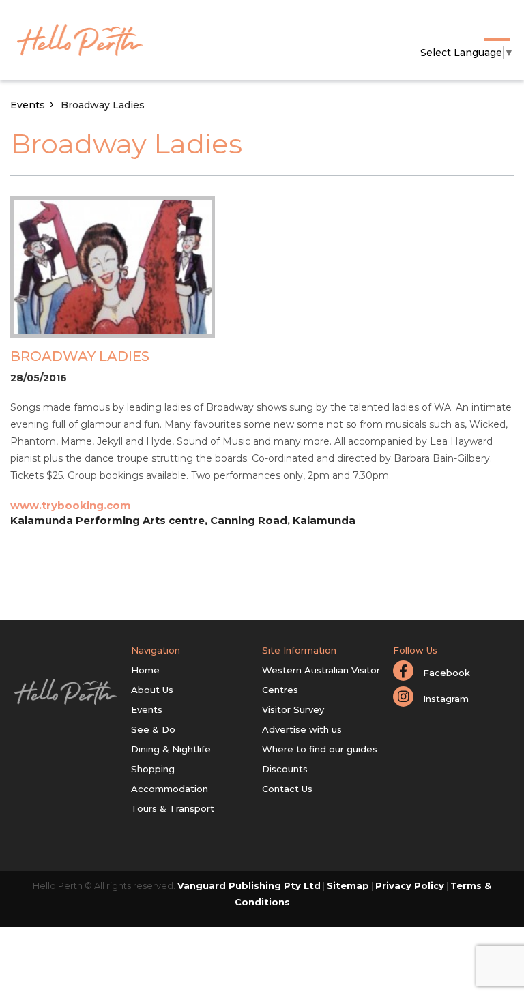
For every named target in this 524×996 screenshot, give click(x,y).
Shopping (153, 768)
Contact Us (287, 788)
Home (145, 669)
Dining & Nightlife (171, 749)
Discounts (285, 768)
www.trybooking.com (70, 505)
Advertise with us (302, 729)
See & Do (153, 729)
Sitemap (348, 885)
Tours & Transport (172, 808)
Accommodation (169, 788)
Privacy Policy (409, 885)
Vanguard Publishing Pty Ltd (249, 885)
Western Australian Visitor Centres (321, 679)
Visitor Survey (293, 709)
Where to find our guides (319, 749)
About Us (152, 689)
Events (27, 105)
